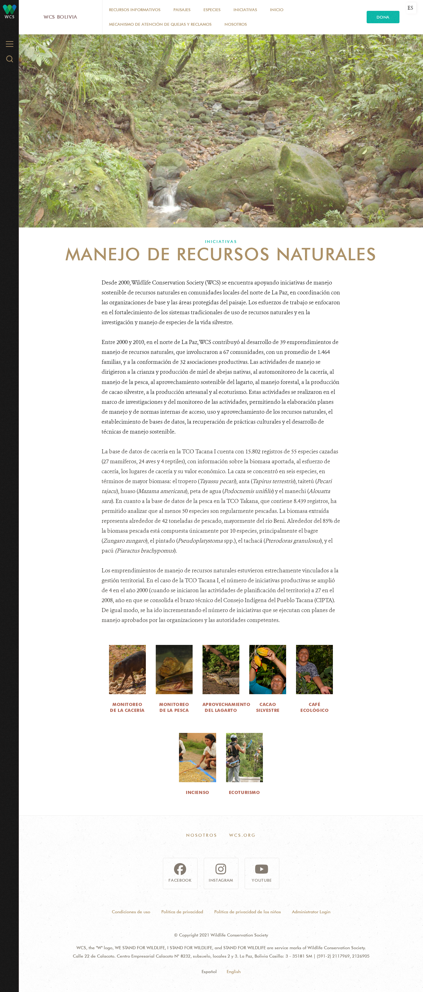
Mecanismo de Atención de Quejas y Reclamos (160, 24)
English (234, 971)
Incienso (197, 792)
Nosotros (236, 24)
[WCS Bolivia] (9, 9)
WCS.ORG (242, 835)
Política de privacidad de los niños (247, 911)
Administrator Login (311, 911)
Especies (211, 9)
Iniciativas (245, 9)
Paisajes (181, 9)
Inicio (276, 9)
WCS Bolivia (60, 17)
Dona (383, 17)
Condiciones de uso (131, 911)
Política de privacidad (182, 911)
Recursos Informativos (134, 9)
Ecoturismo (244, 792)
